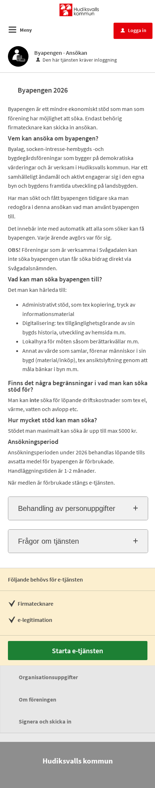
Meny (26, 30)
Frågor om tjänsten (48, 541)
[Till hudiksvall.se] (78, 9)
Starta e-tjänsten (77, 650)
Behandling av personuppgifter (66, 508)
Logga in (133, 30)
